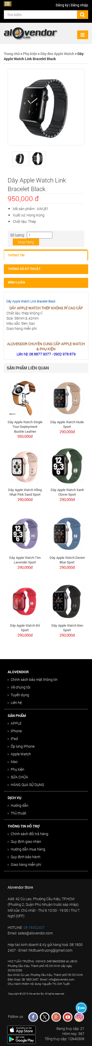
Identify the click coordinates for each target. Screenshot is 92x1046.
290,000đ (67, 431)
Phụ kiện (30, 53)
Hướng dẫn (19, 805)
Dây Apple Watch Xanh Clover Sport (67, 492)
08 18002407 (34, 927)
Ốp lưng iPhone (22, 746)
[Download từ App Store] (21, 1029)
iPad (14, 738)
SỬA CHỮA (19, 777)
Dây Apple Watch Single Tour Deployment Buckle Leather (25, 427)
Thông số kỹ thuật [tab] (24, 269)
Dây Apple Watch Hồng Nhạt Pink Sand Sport (25, 492)
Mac (14, 761)
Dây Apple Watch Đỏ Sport (25, 628)
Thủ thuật (18, 813)
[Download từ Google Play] (21, 1039)
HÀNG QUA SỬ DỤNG (27, 784)
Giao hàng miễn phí (26, 864)
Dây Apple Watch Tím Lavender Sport (25, 560)
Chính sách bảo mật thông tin (34, 679)
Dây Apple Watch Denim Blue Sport (67, 560)
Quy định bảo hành (25, 856)
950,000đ (25, 436)
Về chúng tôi (20, 687)
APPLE (16, 723)
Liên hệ (16, 702)
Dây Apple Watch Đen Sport (67, 628)
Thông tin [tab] (16, 255)
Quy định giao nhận (26, 841)
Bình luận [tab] (16, 282)
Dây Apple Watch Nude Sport (67, 424)
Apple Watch (21, 753)
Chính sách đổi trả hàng (29, 833)
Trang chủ (12, 53)
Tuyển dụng (20, 694)
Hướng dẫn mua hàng (28, 849)
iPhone (16, 730)
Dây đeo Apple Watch (57, 53)
